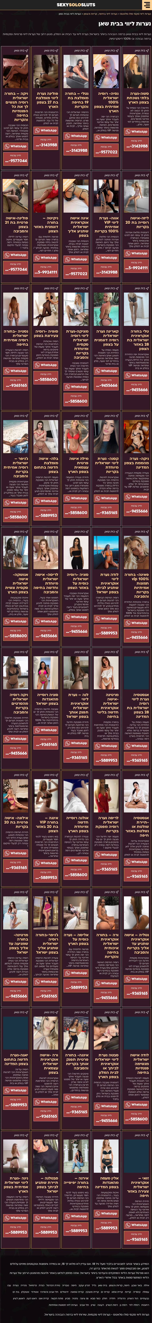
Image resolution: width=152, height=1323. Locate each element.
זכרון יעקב (84, 1285)
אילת (146, 1285)
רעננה (100, 1305)
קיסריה (137, 1292)
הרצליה (121, 1298)
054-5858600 (75, 401)
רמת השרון (112, 1305)
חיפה (74, 1285)
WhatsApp (138, 131)
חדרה (112, 1298)
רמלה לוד (134, 1305)
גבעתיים (144, 1298)
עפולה (145, 1292)
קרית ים (105, 1292)
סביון (67, 1298)
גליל (94, 1285)
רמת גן (123, 1305)
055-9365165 (15, 385)
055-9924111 (136, 268)
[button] (147, 5)
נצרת (16, 1285)
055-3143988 (136, 146)
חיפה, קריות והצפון (119, 1285)
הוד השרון (132, 1298)
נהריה (24, 1285)
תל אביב (84, 1305)
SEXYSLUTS (76, 5)
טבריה (65, 1285)
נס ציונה (84, 1298)
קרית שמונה (77, 1292)
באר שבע (136, 1285)
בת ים (16, 1292)
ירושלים (64, 1292)
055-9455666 (136, 390)
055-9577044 (15, 161)
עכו (9, 1285)
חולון (104, 1298)
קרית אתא (117, 1292)
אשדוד (34, 1292)
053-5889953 (45, 515)
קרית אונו (44, 1298)
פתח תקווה (57, 1298)
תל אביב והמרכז (49, 1292)
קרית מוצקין (92, 1292)
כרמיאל (33, 1285)
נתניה (75, 1298)
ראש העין (32, 1298)
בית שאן (102, 1285)
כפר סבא (95, 1298)
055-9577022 (106, 152)
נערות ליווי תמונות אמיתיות (63, 1305)
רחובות (145, 1305)
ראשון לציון (19, 1298)
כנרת (41, 1285)
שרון (93, 1305)
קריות (128, 1292)
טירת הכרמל (53, 1285)
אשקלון (25, 1292)
